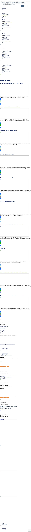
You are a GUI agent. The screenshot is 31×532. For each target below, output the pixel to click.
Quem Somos (2, 330)
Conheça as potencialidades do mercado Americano (12, 224)
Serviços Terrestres (3, 378)
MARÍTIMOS (5, 23)
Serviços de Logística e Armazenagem (5, 327)
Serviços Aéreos (2, 376)
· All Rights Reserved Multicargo (6, 355)
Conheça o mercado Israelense (7, 177)
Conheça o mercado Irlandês (7, 154)
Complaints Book (4, 524)
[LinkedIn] (15, 100)
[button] (15, 30)
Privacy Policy (4, 522)
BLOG (3, 15)
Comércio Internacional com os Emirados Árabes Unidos (13, 272)
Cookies (3, 523)
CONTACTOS (4, 8)
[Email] (15, 102)
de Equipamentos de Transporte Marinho (7, 344)
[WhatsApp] (15, 101)
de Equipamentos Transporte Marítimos (8, 406)
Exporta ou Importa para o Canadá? (8, 130)
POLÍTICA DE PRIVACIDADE (6, 57)
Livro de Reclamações (4, 349)
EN (2, 9)
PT (2, 17)
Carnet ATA (2, 248)
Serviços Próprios (2, 331)
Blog (0, 332)
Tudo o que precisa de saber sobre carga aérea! (11, 295)
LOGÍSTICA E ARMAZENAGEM (7, 51)
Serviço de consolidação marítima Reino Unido (11, 83)
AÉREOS (4, 22)
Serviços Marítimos (2, 328)
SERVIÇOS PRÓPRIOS (6, 21)
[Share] (15, 104)
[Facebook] (15, 99)
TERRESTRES (5, 24)
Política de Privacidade (5, 348)
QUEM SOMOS (4, 13)
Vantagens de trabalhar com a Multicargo (10, 107)
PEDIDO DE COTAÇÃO (5, 14)
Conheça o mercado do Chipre (7, 201)
